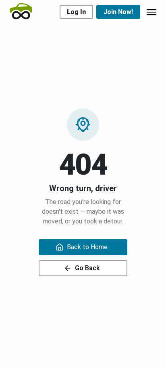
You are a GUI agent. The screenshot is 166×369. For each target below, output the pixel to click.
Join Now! (118, 12)
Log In (76, 12)
